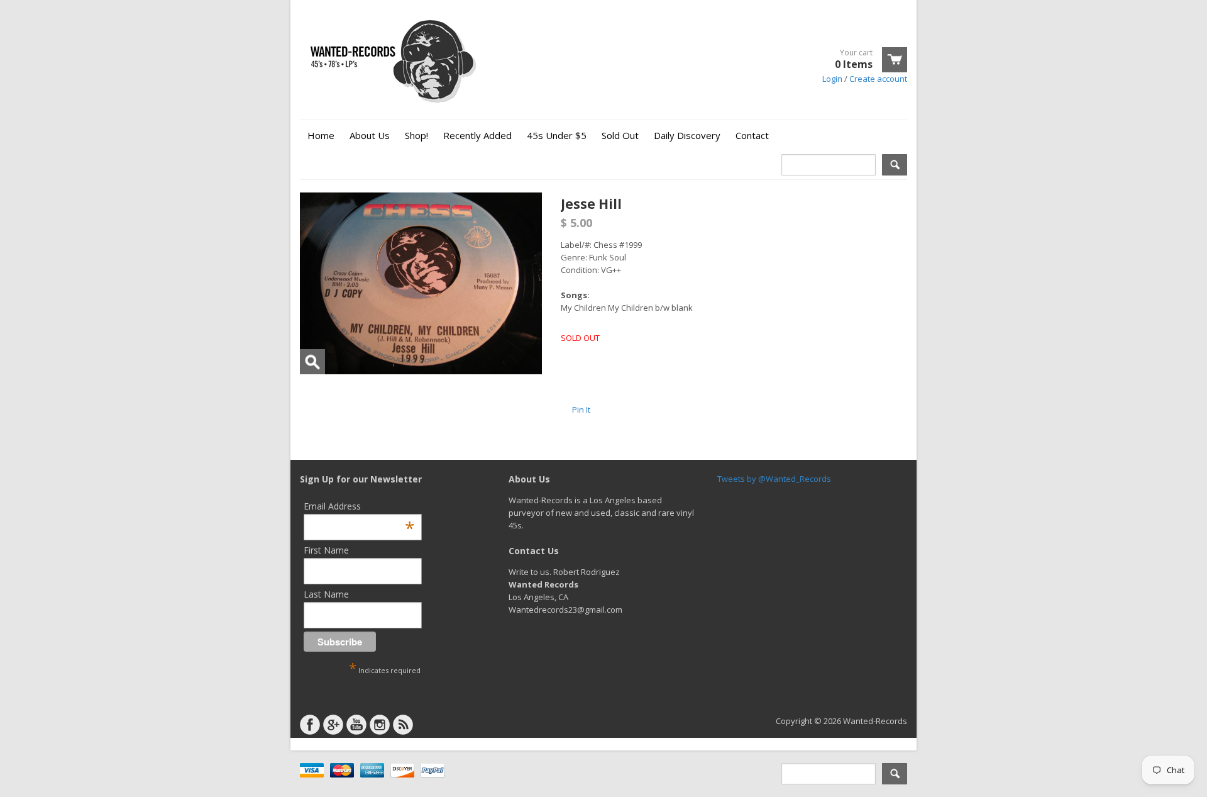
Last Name (326, 594)
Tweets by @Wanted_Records (774, 478)
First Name (326, 550)
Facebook (310, 725)
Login (832, 78)
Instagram (380, 725)
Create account (878, 78)
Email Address (359, 506)
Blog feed (403, 725)
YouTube (356, 725)
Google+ (333, 725)
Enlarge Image (312, 361)
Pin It (581, 409)
